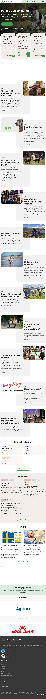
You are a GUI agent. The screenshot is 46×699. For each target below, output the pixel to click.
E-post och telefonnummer (6, 684)
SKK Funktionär (4, 664)
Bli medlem (7, 24)
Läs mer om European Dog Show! (13, 28)
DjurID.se (3, 671)
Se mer (23, 561)
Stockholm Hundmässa (6, 673)
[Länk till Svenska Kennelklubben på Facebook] (37, 694)
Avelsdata (3, 668)
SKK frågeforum (4, 686)
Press (35, 692)
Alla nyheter (23, 519)
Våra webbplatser (4, 678)
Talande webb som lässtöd (6, 694)
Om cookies (31, 693)
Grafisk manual (2, 693)
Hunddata (3, 666)
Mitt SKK (3, 663)
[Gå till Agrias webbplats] (23, 608)
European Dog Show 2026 (6, 675)
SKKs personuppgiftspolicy (13, 693)
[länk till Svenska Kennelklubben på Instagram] (39, 694)
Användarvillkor (22, 692)
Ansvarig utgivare (27, 693)
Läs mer (3, 110)
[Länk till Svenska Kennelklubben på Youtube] (42, 694)
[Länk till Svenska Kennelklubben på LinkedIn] (44, 694)
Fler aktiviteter (23, 468)
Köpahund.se (4, 670)
